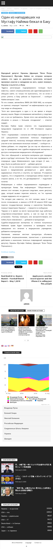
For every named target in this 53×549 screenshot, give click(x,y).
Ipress (11, 257)
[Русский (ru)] (6, 346)
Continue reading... (8, 252)
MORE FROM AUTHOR (35, 310)
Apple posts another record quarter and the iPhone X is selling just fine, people (41, 280)
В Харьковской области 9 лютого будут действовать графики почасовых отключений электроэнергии (25, 331)
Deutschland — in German (10, 523)
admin (5, 25)
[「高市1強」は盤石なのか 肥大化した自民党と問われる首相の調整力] (7, 491)
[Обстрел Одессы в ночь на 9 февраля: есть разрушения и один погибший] (9, 320)
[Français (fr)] (9, 346)
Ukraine (4, 13)
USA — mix (5, 512)
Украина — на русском (16, 13)
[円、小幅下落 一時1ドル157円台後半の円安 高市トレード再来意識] (7, 468)
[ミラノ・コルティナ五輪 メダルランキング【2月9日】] (7, 479)
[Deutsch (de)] (12, 346)
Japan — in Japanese (9, 531)
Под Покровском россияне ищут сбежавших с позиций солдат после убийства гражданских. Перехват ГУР (44, 332)
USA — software (7, 527)
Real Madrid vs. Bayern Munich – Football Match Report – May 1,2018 (12, 278)
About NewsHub (17, 543)
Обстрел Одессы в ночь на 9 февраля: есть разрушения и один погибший (8, 330)
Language (28, 543)
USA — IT (5, 520)
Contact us (37, 543)
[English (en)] (2, 346)
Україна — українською (10, 516)
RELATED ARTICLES (17, 310)
